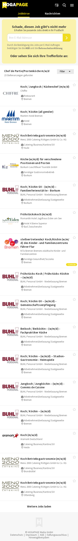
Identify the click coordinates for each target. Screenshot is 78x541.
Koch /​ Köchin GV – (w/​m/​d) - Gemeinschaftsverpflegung (38, 303)
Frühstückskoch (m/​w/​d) (36, 214)
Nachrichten (52, 13)
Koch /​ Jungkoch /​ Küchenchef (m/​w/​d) (44, 86)
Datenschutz (16, 534)
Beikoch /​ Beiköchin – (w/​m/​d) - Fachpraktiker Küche (40, 330)
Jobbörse (24, 13)
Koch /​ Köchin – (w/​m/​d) (35, 411)
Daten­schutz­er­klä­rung (50, 48)
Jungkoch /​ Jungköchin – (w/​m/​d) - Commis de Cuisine (42, 385)
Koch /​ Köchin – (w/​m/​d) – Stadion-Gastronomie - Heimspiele (42, 358)
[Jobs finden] (64, 5)
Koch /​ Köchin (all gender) (36, 111)
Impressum (31, 534)
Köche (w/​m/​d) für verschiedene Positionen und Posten (40, 161)
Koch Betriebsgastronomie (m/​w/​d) (43, 135)
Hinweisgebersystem (39, 537)
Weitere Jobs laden (39, 506)
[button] (72, 5)
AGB (27, 48)
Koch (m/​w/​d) (28, 435)
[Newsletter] (57, 5)
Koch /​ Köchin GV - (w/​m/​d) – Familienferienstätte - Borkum (40, 188)
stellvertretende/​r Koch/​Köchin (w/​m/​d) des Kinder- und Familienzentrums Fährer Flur (44, 243)
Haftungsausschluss (57, 534)
